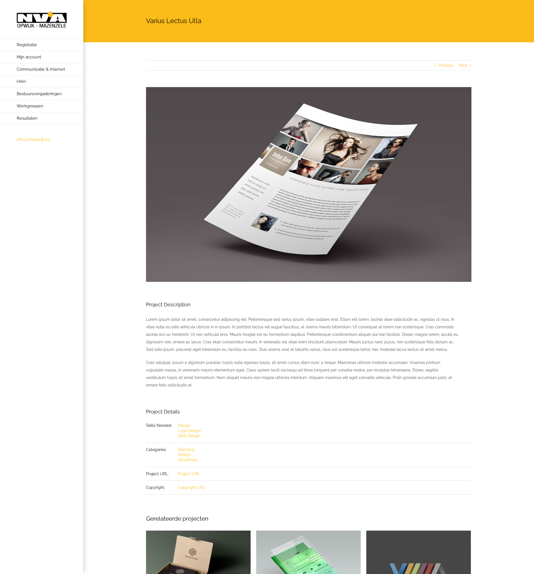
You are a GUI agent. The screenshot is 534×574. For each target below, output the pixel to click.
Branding (186, 449)
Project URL (189, 474)
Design (184, 425)
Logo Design (189, 430)
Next (463, 65)
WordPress (188, 460)
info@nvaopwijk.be (33, 139)
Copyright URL (191, 487)
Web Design (189, 435)
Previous (446, 65)
